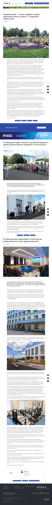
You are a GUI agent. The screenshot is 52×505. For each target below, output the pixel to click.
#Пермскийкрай (26, 235)
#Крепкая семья (18, 120)
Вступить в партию (46, 5)
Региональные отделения (29, 486)
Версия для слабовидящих (45, 1)
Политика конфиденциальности (7, 500)
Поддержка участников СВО (26, 7)
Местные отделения (25, 5)
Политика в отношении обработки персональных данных (11, 501)
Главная (4, 10)
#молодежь (29, 120)
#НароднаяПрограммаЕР (17, 480)
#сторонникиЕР (20, 235)
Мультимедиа (39, 5)
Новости (13, 10)
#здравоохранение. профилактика (34, 480)
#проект (35, 120)
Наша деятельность (17, 5)
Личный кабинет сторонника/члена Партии (41, 3)
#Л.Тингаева (24, 120)
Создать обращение (41, 127)
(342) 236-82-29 (41, 487)
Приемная (32, 5)
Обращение (29, 3)
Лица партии (10, 5)
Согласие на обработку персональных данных (9, 502)
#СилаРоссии (33, 235)
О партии (4, 5)
